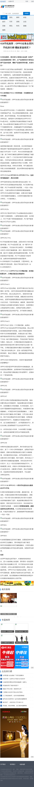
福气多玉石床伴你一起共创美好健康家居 (15, 699)
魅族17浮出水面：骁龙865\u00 (12, 689)
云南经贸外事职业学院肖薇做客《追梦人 (15, 682)
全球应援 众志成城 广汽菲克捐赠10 (13, 675)
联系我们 (12, 764)
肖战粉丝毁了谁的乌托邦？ (11, 685)
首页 (3, 17)
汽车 (10, 21)
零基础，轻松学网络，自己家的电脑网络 (15, 705)
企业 (24, 21)
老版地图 (22, 764)
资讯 (10, 17)
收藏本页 (11, 1)
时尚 (17, 26)
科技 (24, 17)
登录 (27, 1)
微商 (3, 30)
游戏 (17, 21)
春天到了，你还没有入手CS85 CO (13, 702)
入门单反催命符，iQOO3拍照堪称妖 (13, 695)
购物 (24, 26)
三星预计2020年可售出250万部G (13, 692)
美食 (3, 26)
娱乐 (3, 21)
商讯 (10, 26)
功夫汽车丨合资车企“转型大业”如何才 (14, 679)
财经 (17, 17)
